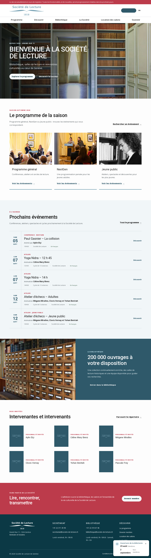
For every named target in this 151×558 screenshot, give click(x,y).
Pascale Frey (121, 463)
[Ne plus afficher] (145, 543)
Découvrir (39, 19)
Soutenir (136, 19)
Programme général (24, 169)
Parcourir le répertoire (129, 417)
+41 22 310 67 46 (92, 528)
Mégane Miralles (40, 301)
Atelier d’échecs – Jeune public (44, 316)
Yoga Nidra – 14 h (36, 277)
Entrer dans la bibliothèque (103, 385)
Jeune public (110, 169)
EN (139, 10)
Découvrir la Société (48, 76)
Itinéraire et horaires (17, 535)
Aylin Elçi (37, 243)
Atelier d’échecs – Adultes (41, 297)
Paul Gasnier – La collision (41, 238)
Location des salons (110, 19)
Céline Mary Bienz (41, 262)
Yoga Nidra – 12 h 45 (38, 258)
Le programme (125, 528)
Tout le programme (131, 222)
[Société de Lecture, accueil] (26, 10)
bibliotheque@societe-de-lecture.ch (99, 532)
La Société (84, 19)
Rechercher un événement (127, 124)
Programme (16, 19)
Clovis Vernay (55, 301)
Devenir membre (131, 498)
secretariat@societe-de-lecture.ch (65, 532)
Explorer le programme (22, 76)
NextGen (62, 169)
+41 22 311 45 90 (59, 528)
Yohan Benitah (71, 301)
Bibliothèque (61, 19)
